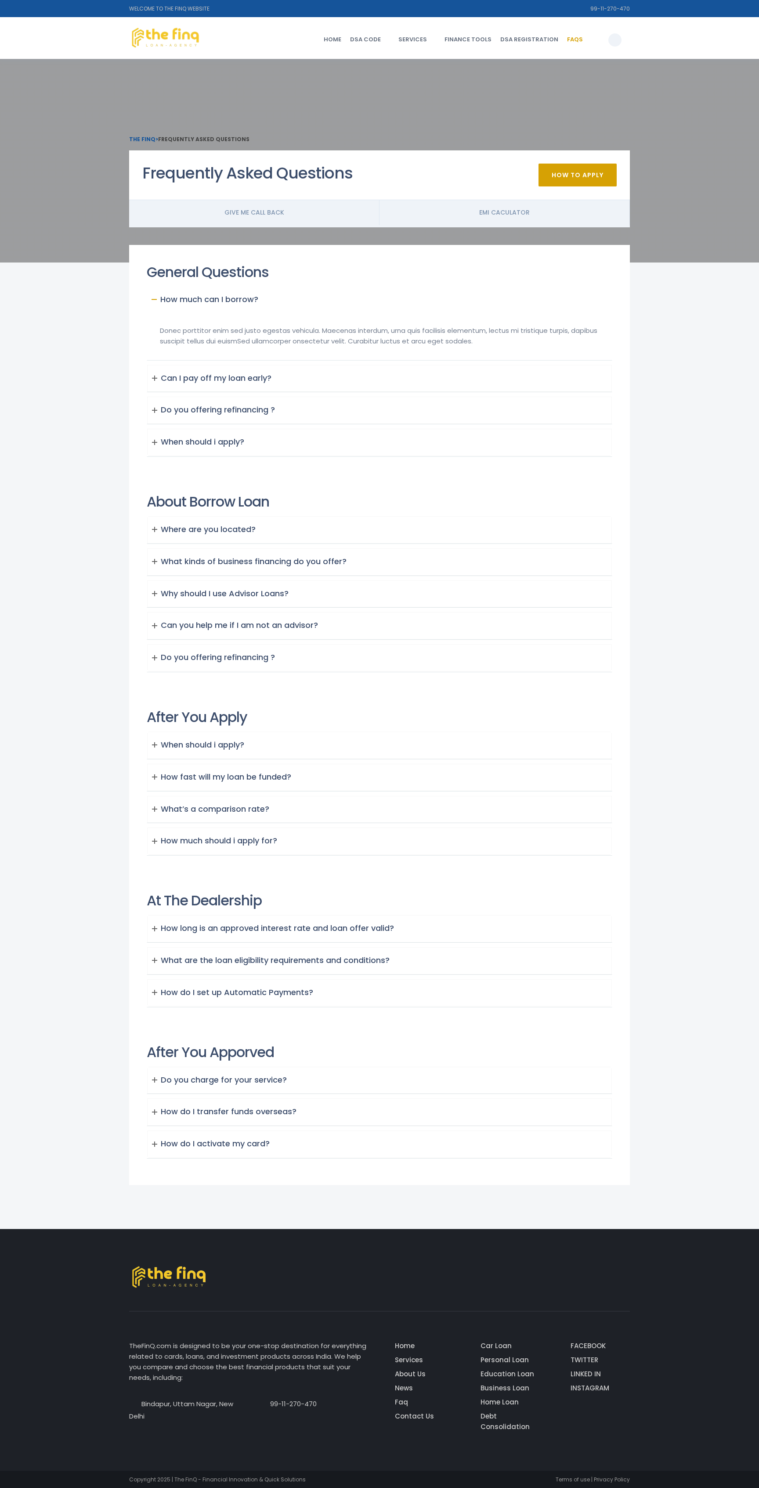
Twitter (584, 1359)
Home (332, 39)
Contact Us (414, 1416)
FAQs (575, 39)
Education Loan (507, 1374)
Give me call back (254, 212)
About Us (410, 1374)
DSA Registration (529, 39)
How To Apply (578, 175)
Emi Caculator (504, 212)
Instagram (590, 1388)
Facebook (588, 1345)
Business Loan (505, 1388)
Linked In (586, 1374)
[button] (615, 40)
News (404, 1388)
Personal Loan (505, 1359)
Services (412, 39)
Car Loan (496, 1345)
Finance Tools (468, 39)
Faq (401, 1402)
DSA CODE (365, 39)
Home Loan (500, 1402)
